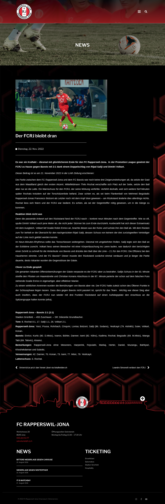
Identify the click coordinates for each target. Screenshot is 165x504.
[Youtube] (146, 499)
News (23, 451)
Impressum (43, 499)
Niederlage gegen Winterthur (32, 470)
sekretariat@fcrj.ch (24, 441)
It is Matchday (23, 480)
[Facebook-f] (141, 499)
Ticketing (98, 451)
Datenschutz (53, 499)
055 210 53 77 (22, 438)
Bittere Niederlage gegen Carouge (34, 459)
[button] (139, 11)
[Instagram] (136, 499)
